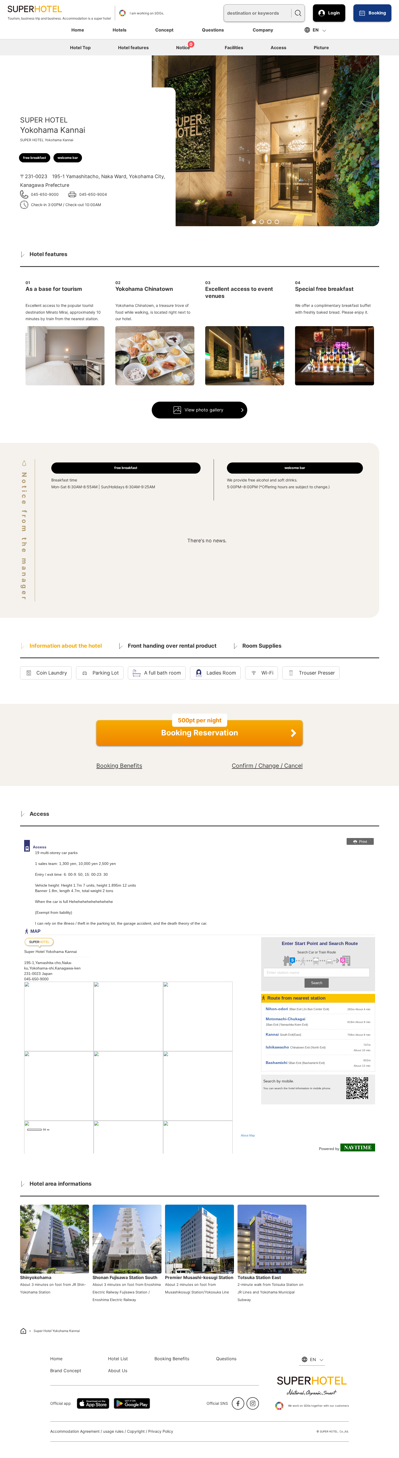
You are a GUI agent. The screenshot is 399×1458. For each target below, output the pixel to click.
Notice (184, 47)
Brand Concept (65, 1370)
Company (263, 30)
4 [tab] (277, 222)
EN (316, 30)
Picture (321, 47)
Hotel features (133, 47)
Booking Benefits (119, 765)
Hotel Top (80, 47)
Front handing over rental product (172, 646)
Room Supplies (261, 646)
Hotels (119, 30)
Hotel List (118, 1358)
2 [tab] (261, 222)
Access (278, 47)
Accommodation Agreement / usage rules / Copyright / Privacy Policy (111, 1431)
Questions (213, 30)
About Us (117, 1370)
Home (77, 30)
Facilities (234, 47)
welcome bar (68, 158)
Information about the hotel (66, 646)
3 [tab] (269, 222)
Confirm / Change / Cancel (267, 765)
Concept (164, 30)
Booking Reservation (199, 728)
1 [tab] (254, 222)
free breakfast (34, 158)
